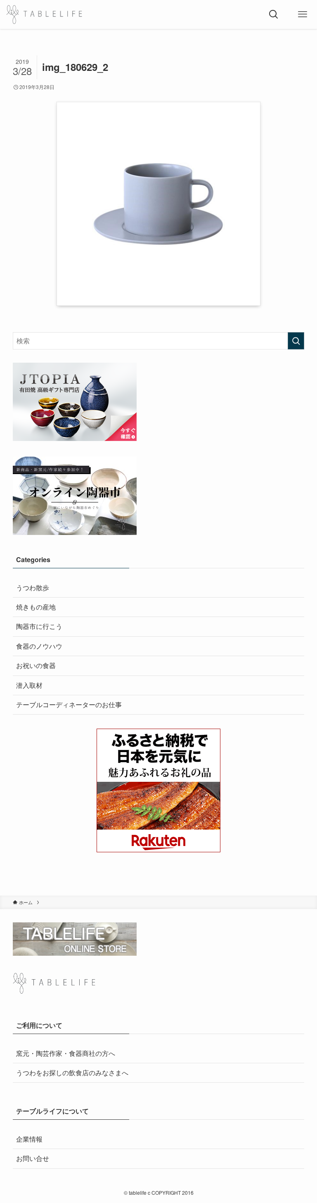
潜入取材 (29, 685)
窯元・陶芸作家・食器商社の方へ (65, 1053)
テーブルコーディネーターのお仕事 (69, 704)
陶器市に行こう (39, 626)
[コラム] (44, 14)
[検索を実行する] (296, 340)
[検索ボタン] (273, 14)
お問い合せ (32, 1158)
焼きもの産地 (36, 607)
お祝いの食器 (36, 665)
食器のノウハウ (39, 646)
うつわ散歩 (32, 587)
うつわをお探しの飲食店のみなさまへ (72, 1072)
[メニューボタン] (302, 14)
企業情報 (29, 1139)
